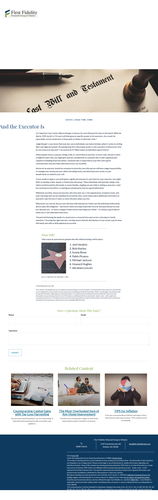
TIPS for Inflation (126, 411)
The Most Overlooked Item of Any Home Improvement (79, 412)
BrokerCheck (117, 458)
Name (11, 315)
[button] (88, 18)
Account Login (131, 10)
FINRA (132, 480)
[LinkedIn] (143, 9)
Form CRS (75, 456)
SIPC (137, 480)
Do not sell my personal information (136, 477)
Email (83, 315)
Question (13, 330)
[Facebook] (148, 9)
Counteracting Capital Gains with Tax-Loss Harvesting (32, 412)
